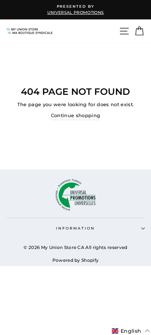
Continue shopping (75, 115)
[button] (131, 331)
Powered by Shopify (75, 260)
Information (75, 228)
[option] (75, 10)
